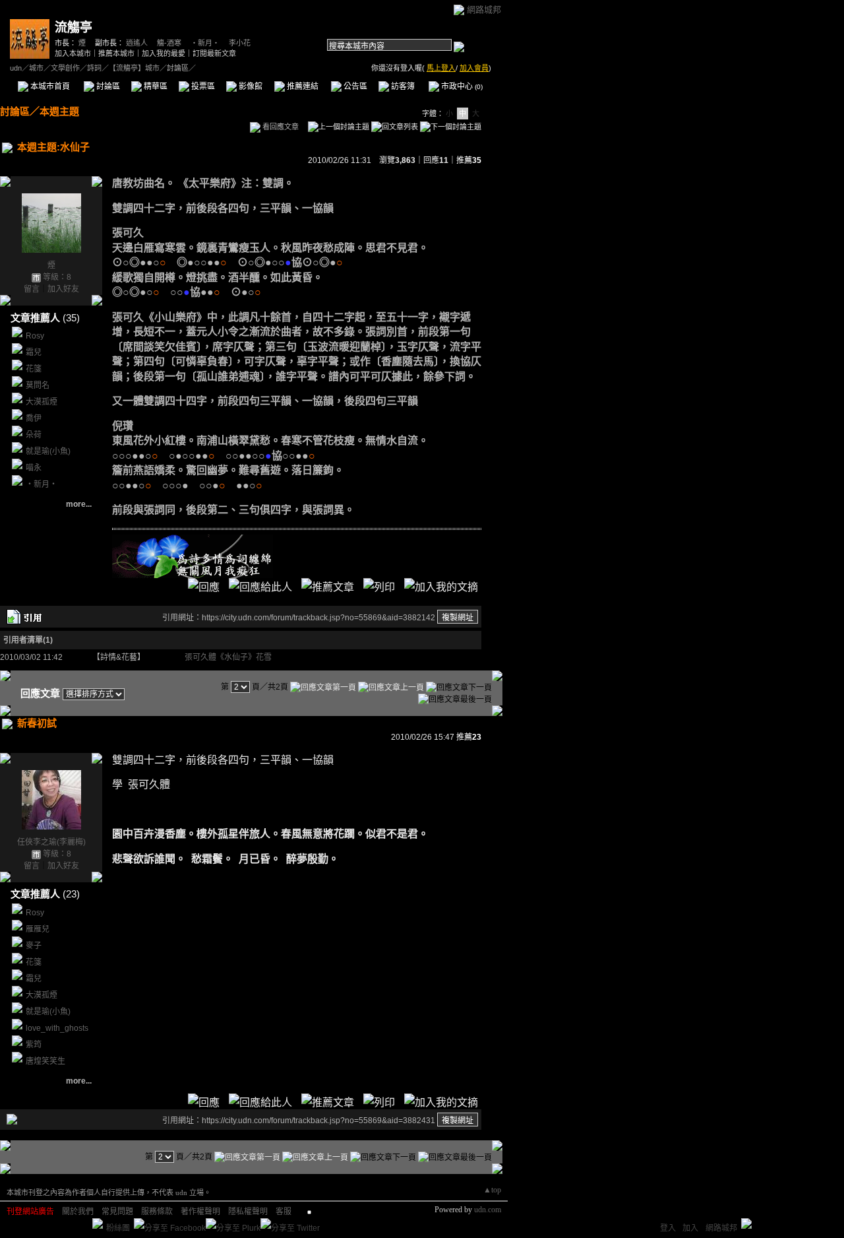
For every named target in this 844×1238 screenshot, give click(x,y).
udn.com (487, 1209)
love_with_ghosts (57, 1028)
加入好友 (63, 289)
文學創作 (65, 68)
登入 (668, 1228)
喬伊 (34, 418)
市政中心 (461, 86)
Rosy (35, 336)
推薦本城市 (116, 53)
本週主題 (59, 111)
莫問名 (37, 385)
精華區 (154, 86)
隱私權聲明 (248, 1211)
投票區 (202, 86)
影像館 (249, 86)
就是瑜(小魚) (48, 451)
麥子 (34, 945)
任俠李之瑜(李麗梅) (51, 842)
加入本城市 (73, 53)
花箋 (34, 369)
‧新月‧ (205, 43)
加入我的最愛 (163, 53)
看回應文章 (279, 127)
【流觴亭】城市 (134, 68)
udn (16, 68)
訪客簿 (402, 86)
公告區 (354, 86)
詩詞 (94, 68)
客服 (283, 1211)
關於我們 (78, 1211)
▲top (492, 1189)
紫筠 (34, 1044)
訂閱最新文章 (214, 53)
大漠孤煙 (41, 402)
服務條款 (157, 1211)
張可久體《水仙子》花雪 (228, 657)
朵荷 (34, 435)
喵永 (34, 467)
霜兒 (34, 352)
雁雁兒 (37, 929)
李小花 (240, 43)
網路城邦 (484, 10)
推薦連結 (301, 86)
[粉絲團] (97, 1223)
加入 (690, 1228)
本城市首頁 (49, 86)
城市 (36, 68)
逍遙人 (137, 43)
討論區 (107, 86)
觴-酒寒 (169, 43)
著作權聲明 (200, 1211)
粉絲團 (118, 1228)
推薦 (468, 160)
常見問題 (117, 1211)
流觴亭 (73, 27)
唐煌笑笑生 (45, 1061)
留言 (32, 289)
